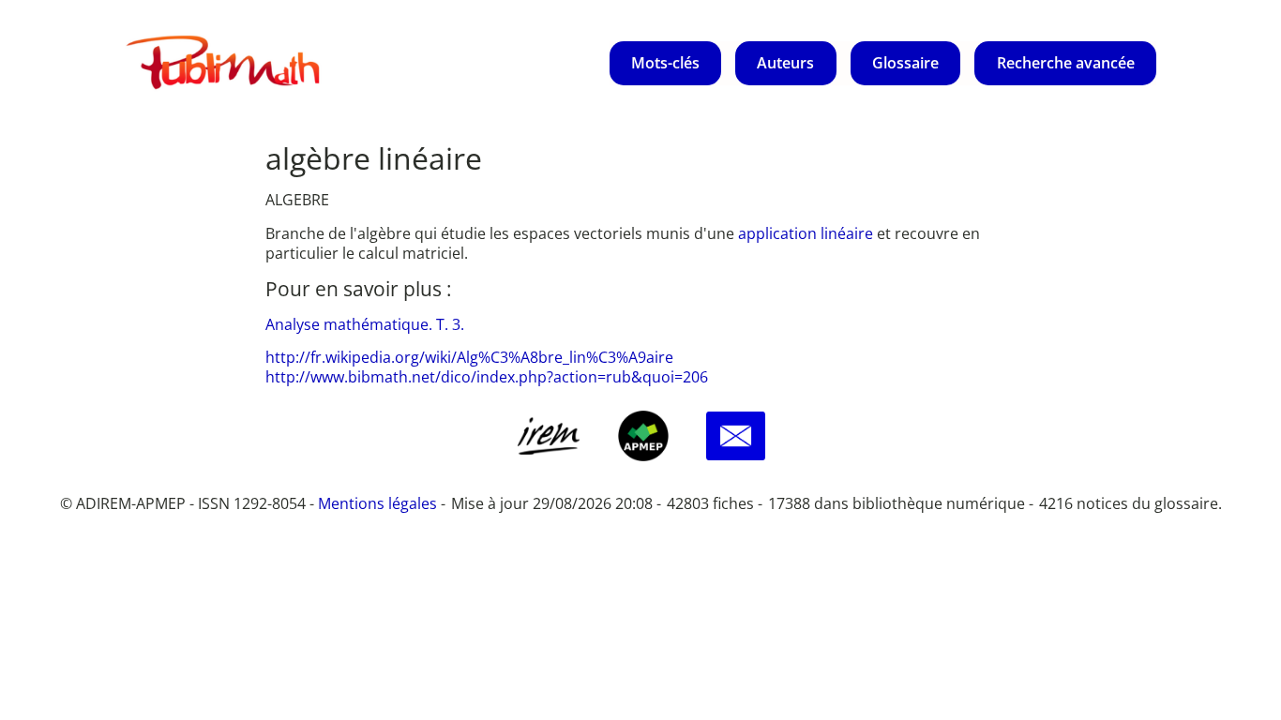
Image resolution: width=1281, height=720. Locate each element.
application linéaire (807, 233)
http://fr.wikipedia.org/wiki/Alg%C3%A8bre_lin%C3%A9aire (469, 357)
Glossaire (905, 62)
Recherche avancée (1066, 62)
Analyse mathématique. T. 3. (364, 324)
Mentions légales (377, 503)
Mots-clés (665, 62)
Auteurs (785, 62)
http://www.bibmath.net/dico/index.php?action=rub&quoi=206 (486, 377)
